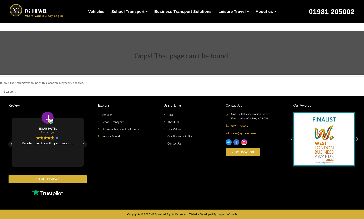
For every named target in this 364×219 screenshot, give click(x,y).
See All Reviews (47, 179)
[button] (83, 144)
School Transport (128, 11)
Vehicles (96, 11)
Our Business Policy (180, 136)
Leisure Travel (232, 11)
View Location (243, 152)
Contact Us (174, 143)
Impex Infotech (227, 214)
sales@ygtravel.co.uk (243, 133)
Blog (170, 114)
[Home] (37, 12)
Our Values (174, 129)
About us (265, 11)
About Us (173, 122)
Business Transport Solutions (183, 11)
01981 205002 (332, 11)
